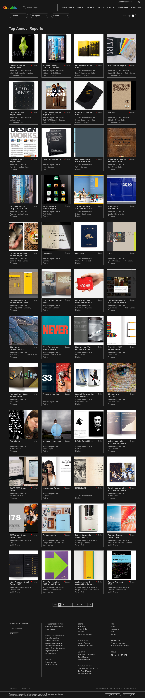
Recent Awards (50, 662)
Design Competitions (52, 640)
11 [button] (82, 605)
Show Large (127, 15)
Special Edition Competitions (55, 648)
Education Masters (84, 659)
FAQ (112, 631)
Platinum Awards (51, 664)
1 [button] (59, 605)
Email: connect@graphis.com (120, 645)
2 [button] (63, 605)
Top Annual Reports (84, 671)
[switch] (134, 15)
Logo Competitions (51, 651)
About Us (114, 626)
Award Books (82, 629)
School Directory (83, 657)
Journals (81, 631)
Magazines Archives (85, 634)
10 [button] (78, 605)
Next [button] (90, 605)
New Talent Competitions (86, 654)
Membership (115, 629)
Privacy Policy (27, 688)
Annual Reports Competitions (88, 668)
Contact (113, 634)
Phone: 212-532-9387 (118, 643)
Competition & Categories (54, 626)
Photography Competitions (54, 645)
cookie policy (43, 695)
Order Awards (50, 629)
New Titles (81, 626)
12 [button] (85, 605)
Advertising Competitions (53, 643)
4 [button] (70, 605)
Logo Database (50, 653)
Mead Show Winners (85, 673)
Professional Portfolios (85, 645)
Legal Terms (13, 688)
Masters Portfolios (84, 643)
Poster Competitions (52, 638)
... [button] (74, 605)
